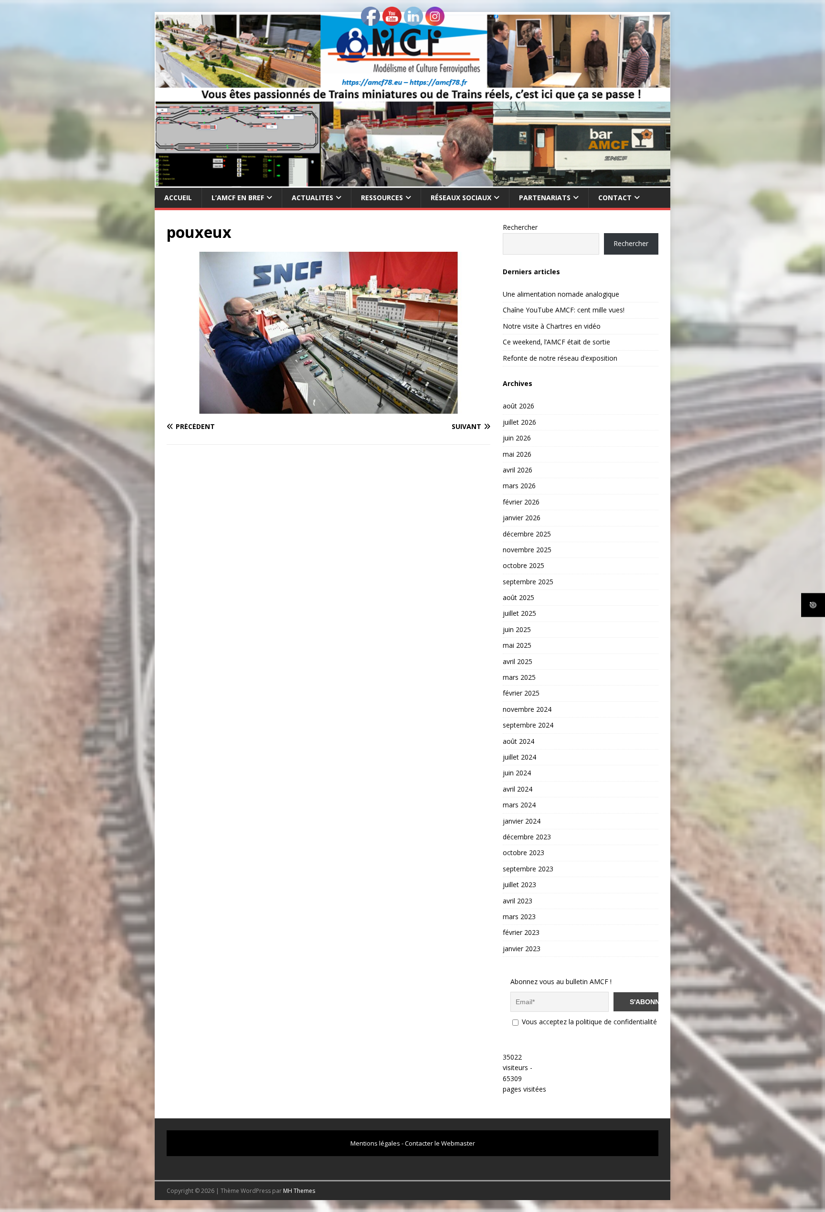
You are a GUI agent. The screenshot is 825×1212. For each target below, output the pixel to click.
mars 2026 (519, 485)
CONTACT (615, 197)
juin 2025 (517, 629)
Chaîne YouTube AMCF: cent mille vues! (563, 309)
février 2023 (521, 932)
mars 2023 (519, 916)
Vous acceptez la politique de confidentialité (588, 1021)
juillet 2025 (519, 613)
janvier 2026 (521, 517)
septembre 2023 (528, 868)
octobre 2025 (523, 565)
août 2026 (518, 405)
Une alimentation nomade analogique (561, 294)
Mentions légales (375, 1143)
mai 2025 (517, 645)
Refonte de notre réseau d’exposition (560, 358)
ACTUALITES (312, 197)
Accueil (178, 197)
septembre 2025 (528, 581)
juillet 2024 (519, 757)
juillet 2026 (519, 422)
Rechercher (520, 227)
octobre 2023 (523, 852)
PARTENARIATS (545, 197)
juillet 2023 (519, 884)
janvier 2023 (521, 948)
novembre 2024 (527, 709)
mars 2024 (519, 804)
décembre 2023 (527, 836)
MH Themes (299, 1191)
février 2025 (521, 692)
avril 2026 (517, 469)
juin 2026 (517, 437)
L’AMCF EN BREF (238, 197)
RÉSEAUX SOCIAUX (461, 197)
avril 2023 (517, 900)
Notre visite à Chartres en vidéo (552, 326)
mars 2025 (519, 677)
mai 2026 (517, 454)
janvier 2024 (521, 821)
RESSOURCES (382, 197)
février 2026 (521, 501)
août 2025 (518, 597)
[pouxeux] (328, 407)
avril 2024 (517, 789)
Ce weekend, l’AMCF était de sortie (556, 341)
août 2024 (518, 741)
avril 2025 (517, 661)
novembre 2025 (527, 549)
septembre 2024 (528, 724)
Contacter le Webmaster (440, 1143)
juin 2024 (517, 772)
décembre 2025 (527, 533)
